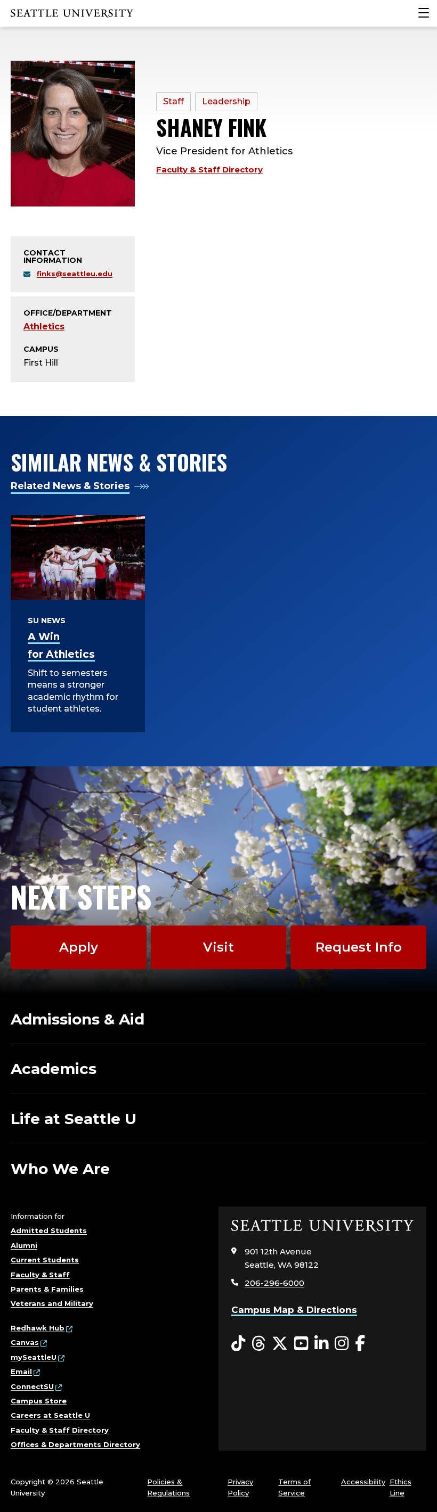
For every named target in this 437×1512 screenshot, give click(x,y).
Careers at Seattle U (50, 1415)
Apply (78, 947)
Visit (218, 947)
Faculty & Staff (40, 1274)
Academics (53, 1069)
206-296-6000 (274, 1283)
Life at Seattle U (73, 1119)
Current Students (45, 1259)
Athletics (43, 326)
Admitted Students (49, 1230)
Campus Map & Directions (294, 1309)
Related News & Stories (70, 486)
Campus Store (39, 1401)
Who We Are (60, 1169)
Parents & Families (47, 1289)
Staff (173, 101)
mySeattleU (33, 1357)
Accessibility (363, 1481)
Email (21, 1371)
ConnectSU (32, 1386)
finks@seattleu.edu (74, 273)
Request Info (358, 947)
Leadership (226, 101)
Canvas (25, 1342)
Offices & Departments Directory (75, 1444)
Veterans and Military (52, 1303)
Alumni (24, 1245)
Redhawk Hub (37, 1328)
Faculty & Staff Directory (209, 169)
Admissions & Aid (77, 1019)
